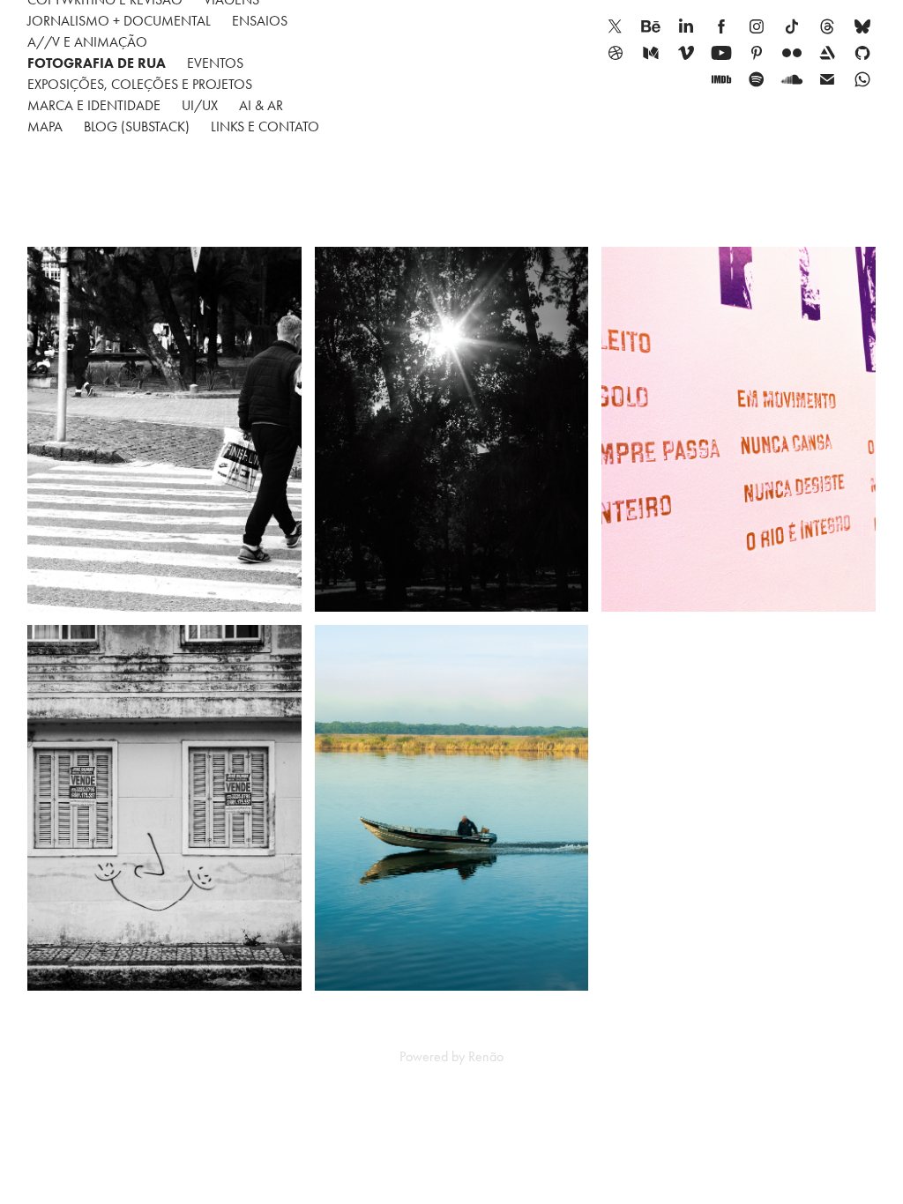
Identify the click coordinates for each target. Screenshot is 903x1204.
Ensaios (259, 20)
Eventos (215, 63)
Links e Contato (265, 126)
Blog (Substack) (137, 126)
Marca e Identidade (93, 105)
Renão (486, 1056)
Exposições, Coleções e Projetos (139, 84)
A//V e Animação (87, 41)
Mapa (45, 126)
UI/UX (200, 105)
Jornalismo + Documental (119, 20)
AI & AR (261, 105)
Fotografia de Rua (96, 63)
